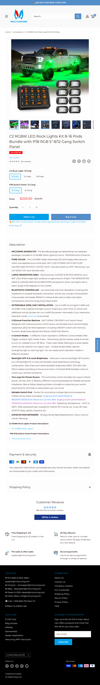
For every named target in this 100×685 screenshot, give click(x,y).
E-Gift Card (10, 619)
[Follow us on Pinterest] (22, 666)
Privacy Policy (61, 602)
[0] (92, 16)
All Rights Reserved (13, 677)
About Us (59, 578)
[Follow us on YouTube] (27, 666)
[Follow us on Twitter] (12, 666)
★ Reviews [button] (97, 345)
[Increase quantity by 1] (36, 207)
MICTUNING (14, 158)
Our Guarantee (62, 590)
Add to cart (29, 217)
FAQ (57, 606)
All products (18, 32)
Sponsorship (11, 631)
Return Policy (61, 598)
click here (32, 316)
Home (8, 32)
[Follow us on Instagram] (17, 666)
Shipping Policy (62, 594)
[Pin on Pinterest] (79, 161)
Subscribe (63, 642)
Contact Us (60, 582)
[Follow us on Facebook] (7, 666)
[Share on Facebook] (74, 161)
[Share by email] (89, 161)
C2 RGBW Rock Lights (22, 428)
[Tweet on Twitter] (84, 161)
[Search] (78, 16)
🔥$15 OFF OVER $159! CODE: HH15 (50, 2)
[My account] (87, 16)
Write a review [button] (50, 517)
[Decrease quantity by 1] (23, 207)
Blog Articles (11, 623)
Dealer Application (14, 635)
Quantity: (13, 207)
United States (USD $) (16, 655)
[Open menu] (6, 16)
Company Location (64, 586)
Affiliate (9, 627)
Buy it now (71, 217)
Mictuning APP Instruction (18, 639)
